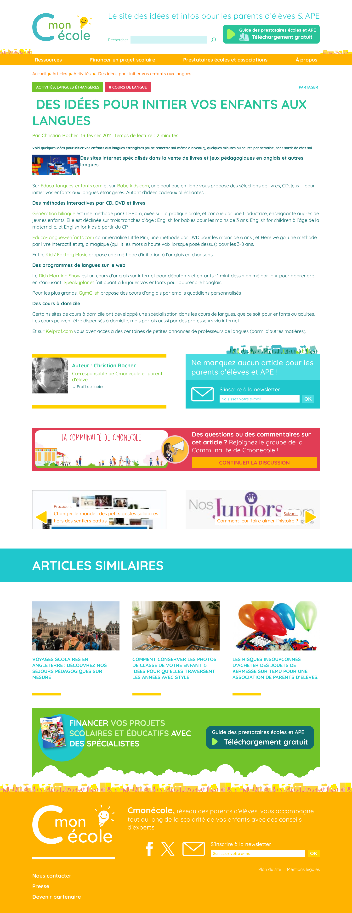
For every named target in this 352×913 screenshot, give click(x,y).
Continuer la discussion (254, 462)
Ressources (48, 59)
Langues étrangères (78, 87)
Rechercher (118, 39)
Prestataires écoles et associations (225, 59)
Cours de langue (129, 87)
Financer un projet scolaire (122, 59)
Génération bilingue (53, 213)
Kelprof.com (59, 331)
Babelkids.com (133, 186)
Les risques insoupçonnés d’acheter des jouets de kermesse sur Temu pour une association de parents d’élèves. (275, 668)
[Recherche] (213, 40)
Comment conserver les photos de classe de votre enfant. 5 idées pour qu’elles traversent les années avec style (174, 668)
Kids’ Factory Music (66, 255)
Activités (45, 87)
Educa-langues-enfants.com (71, 186)
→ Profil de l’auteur (89, 386)
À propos (306, 59)
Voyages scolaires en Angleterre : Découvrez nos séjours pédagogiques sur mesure (69, 668)
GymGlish (89, 293)
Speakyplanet (79, 282)
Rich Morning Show (59, 276)
